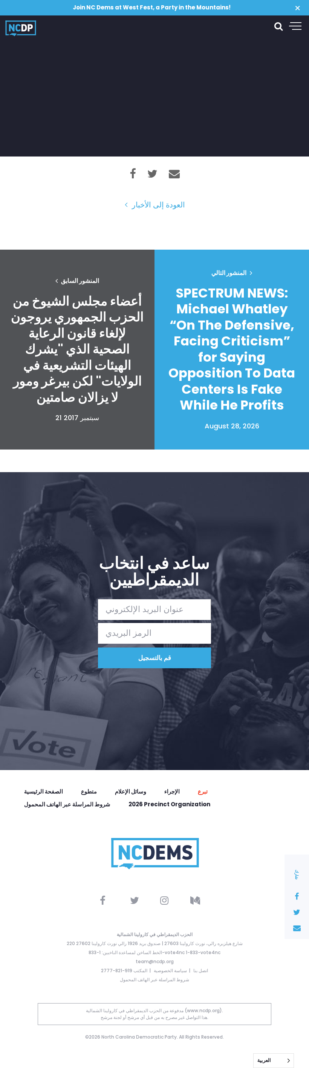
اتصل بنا (200, 970)
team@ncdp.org (155, 961)
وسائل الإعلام (130, 791)
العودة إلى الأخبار (157, 204)
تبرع (203, 791)
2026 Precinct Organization (169, 804)
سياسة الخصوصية (170, 970)
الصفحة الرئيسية (43, 791)
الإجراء (172, 791)
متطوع (89, 791)
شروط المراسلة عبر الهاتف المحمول (67, 804)
